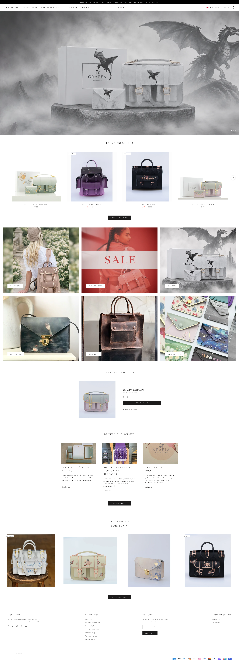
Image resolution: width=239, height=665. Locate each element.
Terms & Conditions (92, 629)
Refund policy (90, 639)
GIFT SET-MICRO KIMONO (203, 204)
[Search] (229, 7)
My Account (216, 622)
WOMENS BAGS (30, 7)
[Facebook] (8, 626)
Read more (66, 487)
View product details (130, 410)
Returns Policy (90, 626)
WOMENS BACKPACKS (50, 7)
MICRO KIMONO (133, 389)
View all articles (119, 503)
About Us (88, 619)
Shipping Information (92, 622)
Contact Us (216, 619)
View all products (119, 218)
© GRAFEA (11, 659)
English (19, 654)
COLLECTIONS (12, 7)
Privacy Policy (90, 633)
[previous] (6, 178)
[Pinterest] (21, 626)
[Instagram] (17, 626)
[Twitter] (12, 626)
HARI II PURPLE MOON (91, 204)
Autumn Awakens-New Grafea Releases (116, 470)
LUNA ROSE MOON (147, 204)
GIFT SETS (85, 7)
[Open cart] (233, 7)
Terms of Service (91, 636)
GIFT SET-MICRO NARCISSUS (36, 204)
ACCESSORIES (70, 7)
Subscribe (150, 633)
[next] (233, 178)
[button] (210, 7)
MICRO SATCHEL (119, 126)
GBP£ (217, 7)
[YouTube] (26, 626)
